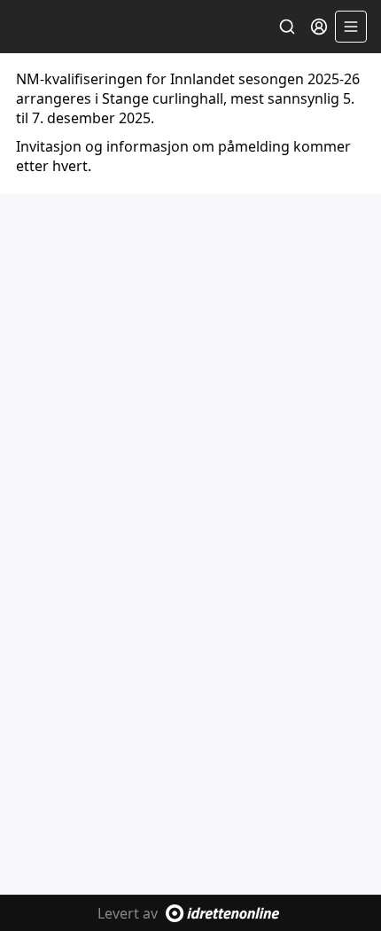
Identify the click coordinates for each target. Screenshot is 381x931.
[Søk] (287, 27)
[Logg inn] (319, 27)
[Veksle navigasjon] (351, 27)
